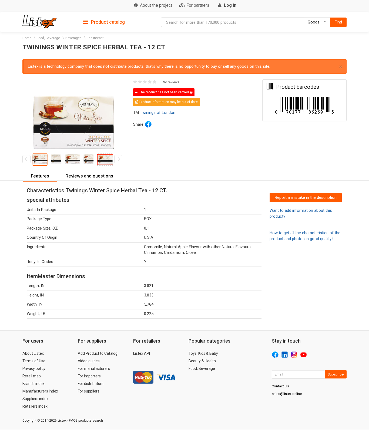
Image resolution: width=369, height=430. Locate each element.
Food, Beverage (48, 38)
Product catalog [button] (107, 22)
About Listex (33, 353)
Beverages (73, 38)
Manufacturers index (40, 391)
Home (26, 38)
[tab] (104, 21)
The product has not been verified (164, 92)
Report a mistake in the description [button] (306, 197)
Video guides (89, 361)
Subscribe (336, 374)
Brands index (33, 383)
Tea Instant (95, 38)
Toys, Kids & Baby (203, 353)
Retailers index (35, 406)
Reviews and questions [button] (89, 176)
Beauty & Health (202, 361)
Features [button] (40, 176)
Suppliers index (35, 399)
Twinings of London (157, 112)
